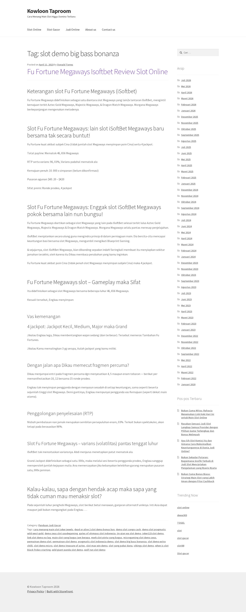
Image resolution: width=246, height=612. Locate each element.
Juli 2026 (186, 80)
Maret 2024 (187, 244)
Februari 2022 (188, 378)
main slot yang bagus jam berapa (71, 537)
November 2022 (189, 342)
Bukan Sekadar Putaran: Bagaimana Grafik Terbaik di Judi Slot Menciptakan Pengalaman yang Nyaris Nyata (199, 463)
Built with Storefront (60, 591)
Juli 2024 (186, 220)
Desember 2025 (189, 116)
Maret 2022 (187, 372)
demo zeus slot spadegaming (61, 533)
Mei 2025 (186, 159)
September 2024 (190, 208)
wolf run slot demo (94, 549)
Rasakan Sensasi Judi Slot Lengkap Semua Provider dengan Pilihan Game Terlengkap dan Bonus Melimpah (199, 429)
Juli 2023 (186, 293)
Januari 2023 (188, 329)
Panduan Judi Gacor (49, 525)
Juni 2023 (186, 299)
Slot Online (34, 29)
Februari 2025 (188, 177)
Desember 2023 (189, 262)
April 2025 (186, 165)
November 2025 (189, 122)
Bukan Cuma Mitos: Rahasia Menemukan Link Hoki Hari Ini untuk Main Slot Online (197, 414)
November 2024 (189, 196)
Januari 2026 (188, 110)
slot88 (180, 545)
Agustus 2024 (188, 214)
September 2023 (190, 281)
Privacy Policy (35, 591)
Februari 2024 (188, 250)
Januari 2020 (188, 384)
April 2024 (186, 238)
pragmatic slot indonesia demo (95, 541)
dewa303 (182, 515)
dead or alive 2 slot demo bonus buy (94, 529)
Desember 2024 (189, 189)
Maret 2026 (187, 98)
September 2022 (190, 354)
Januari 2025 (188, 183)
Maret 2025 (187, 171)
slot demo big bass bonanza (131, 541)
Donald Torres (65, 64)
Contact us (108, 29)
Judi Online (73, 29)
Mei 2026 (186, 86)
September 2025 (190, 135)
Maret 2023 (187, 317)
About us (90, 29)
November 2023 (189, 269)
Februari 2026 (188, 104)
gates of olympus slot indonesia (97, 533)
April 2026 (186, 92)
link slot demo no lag (39, 537)
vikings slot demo (144, 545)
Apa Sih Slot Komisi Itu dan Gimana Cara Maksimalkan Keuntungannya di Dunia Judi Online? (197, 446)
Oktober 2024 (188, 201)
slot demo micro (43, 545)
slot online (183, 507)
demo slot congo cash (128, 529)
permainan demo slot (39, 541)
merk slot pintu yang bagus (106, 537)
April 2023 (186, 311)
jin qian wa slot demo (129, 533)
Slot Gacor (53, 29)
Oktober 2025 (188, 129)
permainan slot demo (65, 541)
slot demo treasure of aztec (69, 545)
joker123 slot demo (153, 533)
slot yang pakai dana (121, 545)
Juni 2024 (186, 226)
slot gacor (183, 538)
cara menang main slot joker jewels (53, 529)
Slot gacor (183, 553)
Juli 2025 (186, 147)
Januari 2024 (188, 256)
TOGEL (181, 522)
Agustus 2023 (188, 287)
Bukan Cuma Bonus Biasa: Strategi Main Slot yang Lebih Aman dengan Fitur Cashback (197, 477)
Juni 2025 (186, 153)
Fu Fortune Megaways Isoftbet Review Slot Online (97, 71)
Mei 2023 (186, 305)
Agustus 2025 (188, 141)
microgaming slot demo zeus (139, 537)
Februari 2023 (188, 323)
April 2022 (186, 366)
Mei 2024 (186, 232)
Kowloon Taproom (49, 11)
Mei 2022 (186, 360)
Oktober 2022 (188, 348)
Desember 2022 (189, 335)
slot (179, 530)
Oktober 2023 (188, 274)
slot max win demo (97, 545)
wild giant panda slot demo (67, 549)
